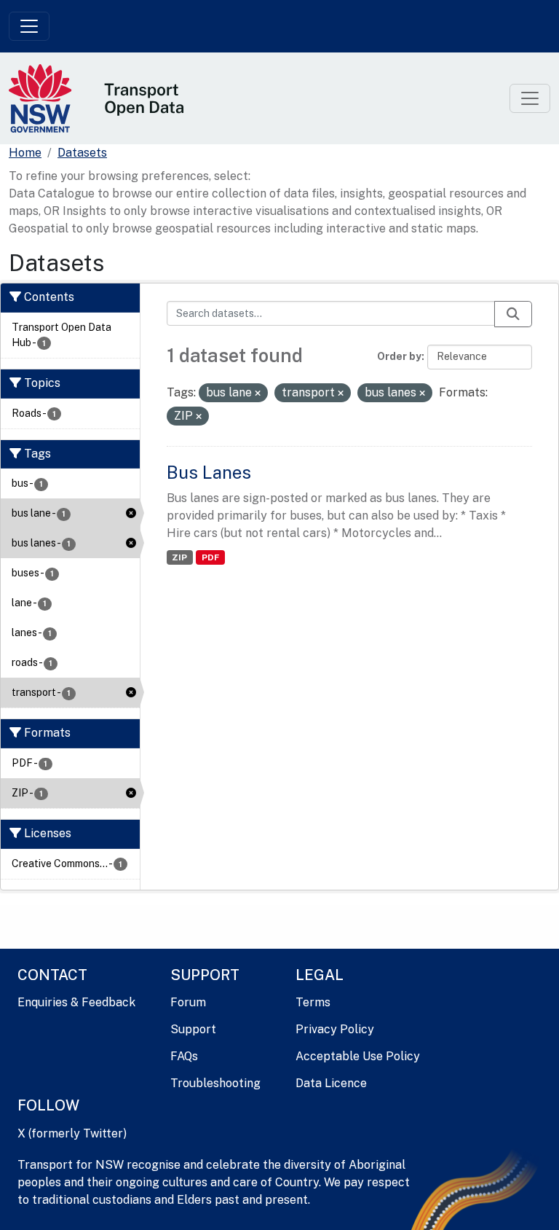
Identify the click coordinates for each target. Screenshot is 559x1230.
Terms (313, 1002)
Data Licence (331, 1083)
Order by (399, 356)
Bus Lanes (209, 472)
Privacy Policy (335, 1029)
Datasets (82, 153)
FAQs (184, 1056)
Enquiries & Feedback (76, 1002)
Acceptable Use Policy (358, 1056)
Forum (188, 1002)
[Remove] (258, 393)
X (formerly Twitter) (72, 1133)
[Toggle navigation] (29, 26)
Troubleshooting (215, 1083)
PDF (210, 557)
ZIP (179, 557)
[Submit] (513, 314)
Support (193, 1029)
